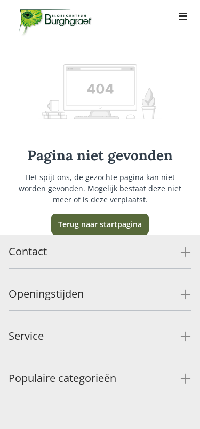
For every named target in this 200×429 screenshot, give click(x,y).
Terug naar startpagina (100, 224)
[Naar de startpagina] (55, 25)
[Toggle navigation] (182, 17)
